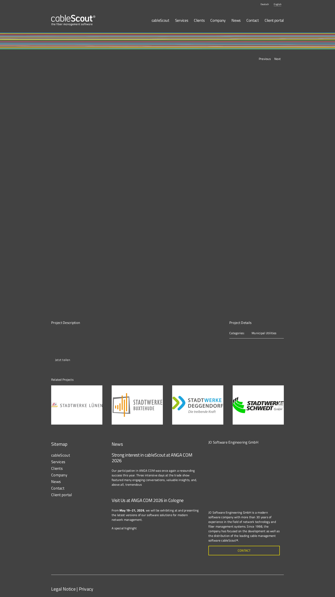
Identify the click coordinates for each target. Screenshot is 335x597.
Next (277, 58)
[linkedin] (280, 585)
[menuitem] (264, 4)
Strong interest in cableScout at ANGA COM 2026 (152, 457)
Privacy (86, 588)
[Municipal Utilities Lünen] (76, 387)
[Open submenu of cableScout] (99, 455)
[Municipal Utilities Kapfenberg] (167, 190)
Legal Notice (63, 588)
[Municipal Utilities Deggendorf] (197, 387)
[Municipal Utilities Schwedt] (258, 387)
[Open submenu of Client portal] (99, 495)
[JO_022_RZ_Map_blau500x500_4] (237, 450)
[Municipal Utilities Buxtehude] (137, 387)
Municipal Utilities (264, 333)
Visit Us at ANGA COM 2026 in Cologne (148, 500)
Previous (265, 58)
